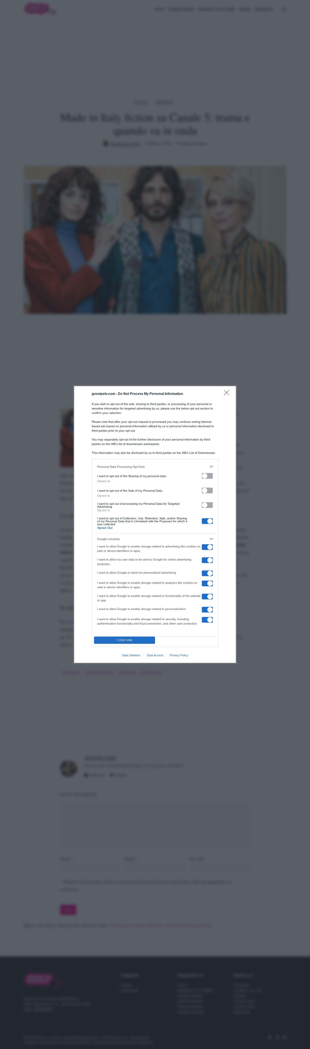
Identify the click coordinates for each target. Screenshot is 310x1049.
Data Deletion (131, 655)
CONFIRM (124, 640)
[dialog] (155, 524)
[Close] (228, 394)
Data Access (155, 655)
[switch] (207, 476)
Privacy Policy (179, 655)
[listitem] (155, 466)
